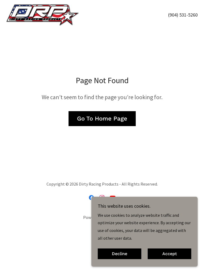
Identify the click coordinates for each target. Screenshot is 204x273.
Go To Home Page (102, 118)
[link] (42, 15)
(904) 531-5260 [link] (183, 15)
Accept (169, 253)
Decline (119, 253)
